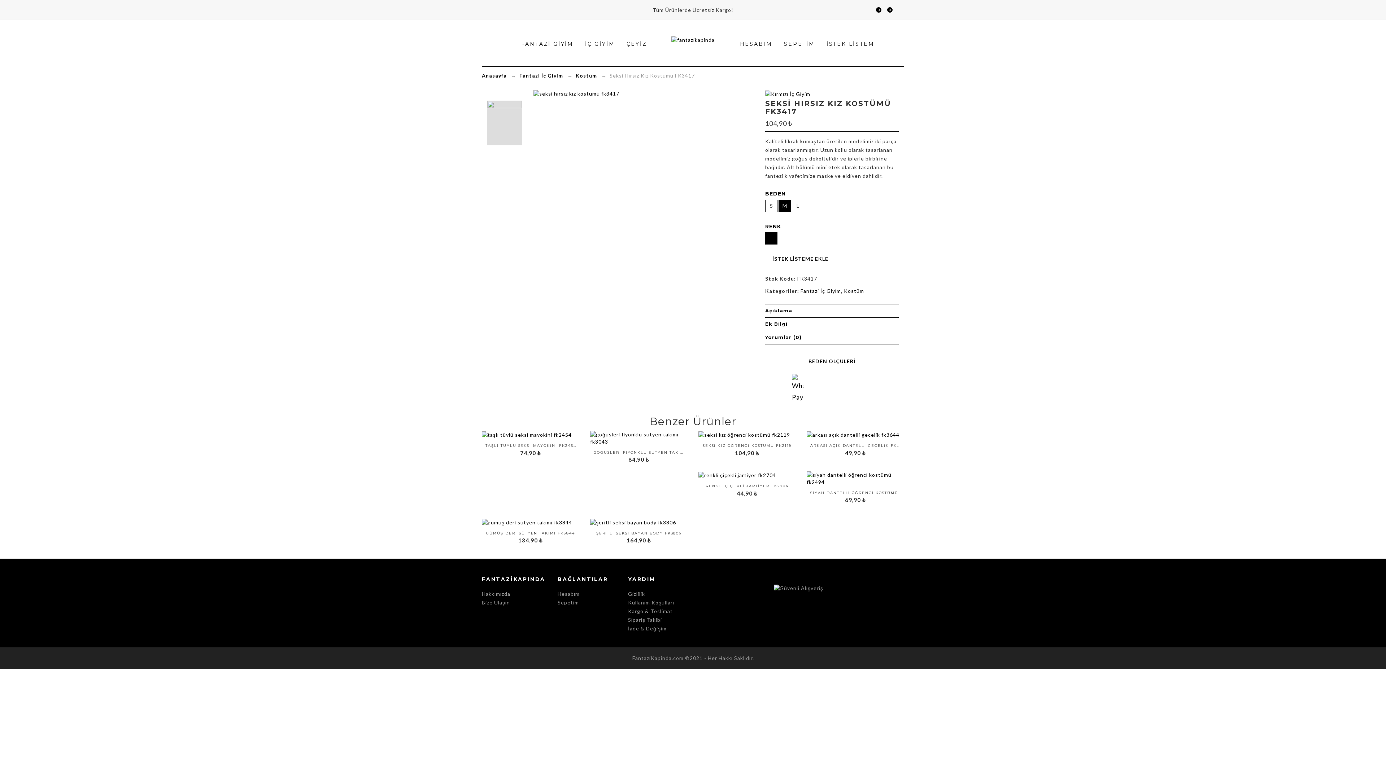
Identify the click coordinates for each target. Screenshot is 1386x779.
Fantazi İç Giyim (541, 75)
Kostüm (586, 75)
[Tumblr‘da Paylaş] (866, 387)
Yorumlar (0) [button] (783, 337)
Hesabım (898, 9)
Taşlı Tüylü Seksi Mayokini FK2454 (530, 446)
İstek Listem (887, 10)
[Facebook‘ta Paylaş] (811, 387)
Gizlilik (636, 594)
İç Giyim (600, 44)
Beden (775, 193)
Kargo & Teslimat (650, 611)
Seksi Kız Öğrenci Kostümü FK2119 (747, 446)
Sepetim (876, 10)
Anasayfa (494, 75)
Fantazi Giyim (547, 44)
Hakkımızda (496, 594)
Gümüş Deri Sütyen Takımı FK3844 (530, 533)
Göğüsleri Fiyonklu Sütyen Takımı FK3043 (639, 452)
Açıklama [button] (778, 310)
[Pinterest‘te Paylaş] (852, 387)
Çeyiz (637, 44)
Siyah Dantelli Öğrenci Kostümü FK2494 (855, 493)
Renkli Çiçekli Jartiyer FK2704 (747, 486)
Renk (773, 226)
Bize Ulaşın (496, 602)
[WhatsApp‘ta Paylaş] (797, 380)
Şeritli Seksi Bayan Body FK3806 (639, 533)
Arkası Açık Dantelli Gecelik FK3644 (855, 446)
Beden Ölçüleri (831, 361)
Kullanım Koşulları (651, 602)
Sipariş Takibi (645, 620)
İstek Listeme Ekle (800, 259)
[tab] (832, 311)
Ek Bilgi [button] (776, 324)
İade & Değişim (647, 628)
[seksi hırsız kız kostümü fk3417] (504, 123)
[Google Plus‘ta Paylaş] (839, 387)
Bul (864, 9)
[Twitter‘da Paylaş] (825, 387)
